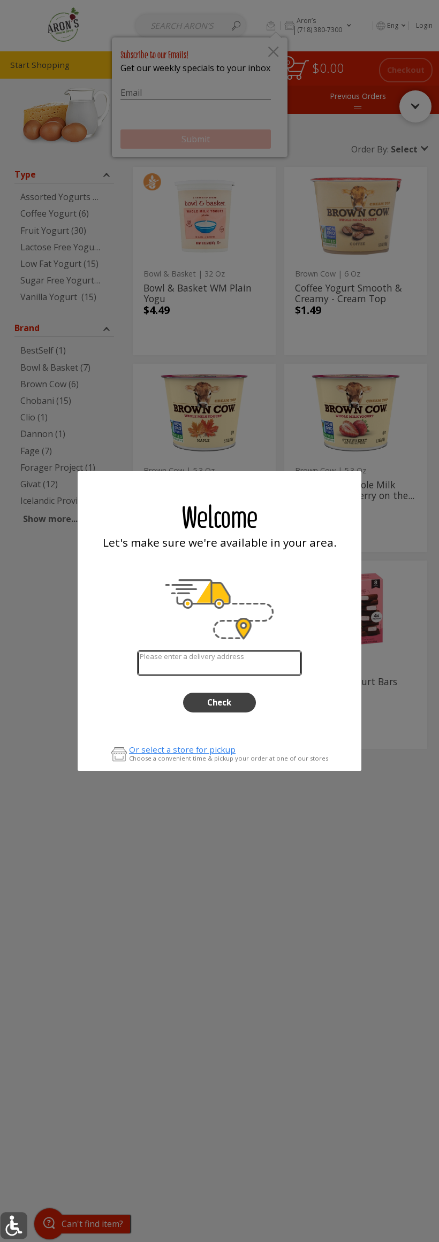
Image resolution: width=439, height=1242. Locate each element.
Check (219, 702)
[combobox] (219, 663)
